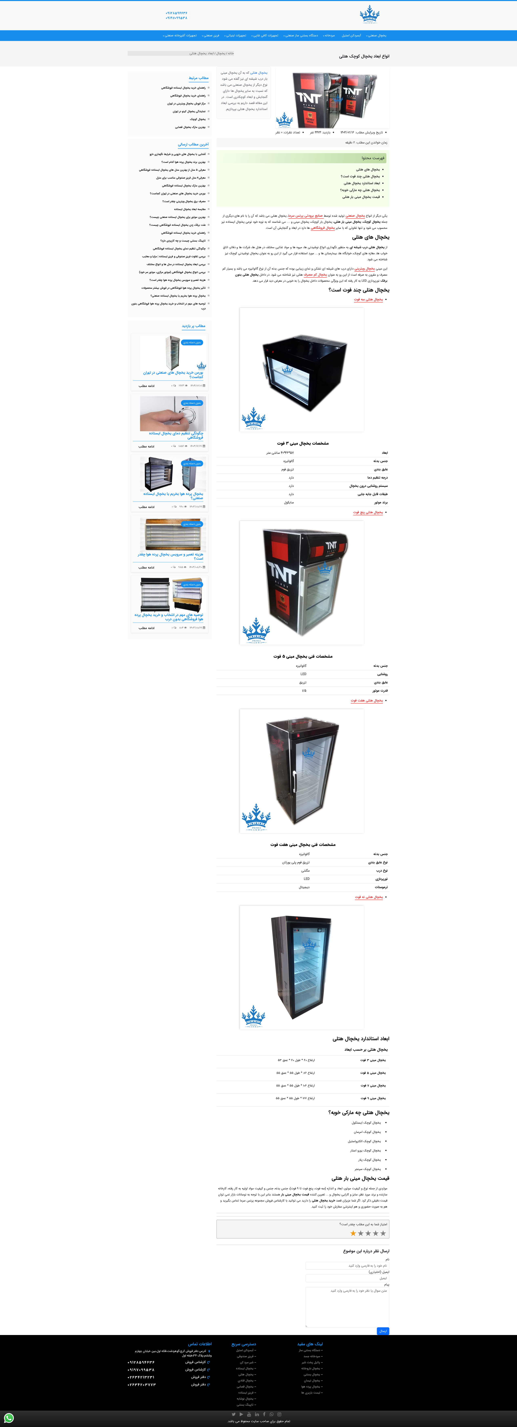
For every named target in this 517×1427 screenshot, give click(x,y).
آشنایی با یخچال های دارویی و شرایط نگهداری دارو (178, 154)
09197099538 (176, 18)
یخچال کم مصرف (315, 274)
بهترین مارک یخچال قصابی (190, 127)
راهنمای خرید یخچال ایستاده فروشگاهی (183, 88)
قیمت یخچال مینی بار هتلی (361, 197)
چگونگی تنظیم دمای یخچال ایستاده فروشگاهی (179, 249)
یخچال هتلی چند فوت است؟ (360, 176)
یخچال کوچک (198, 119)
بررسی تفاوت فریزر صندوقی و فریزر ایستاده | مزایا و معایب (174, 256)
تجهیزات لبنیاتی (236, 35)
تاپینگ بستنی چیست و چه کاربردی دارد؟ (183, 241)
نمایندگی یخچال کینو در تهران (189, 111)
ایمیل (385, 1272)
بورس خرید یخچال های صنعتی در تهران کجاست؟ (178, 193)
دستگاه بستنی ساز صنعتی (301, 35)
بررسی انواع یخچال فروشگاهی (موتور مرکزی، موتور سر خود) (172, 272)
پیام (386, 1284)
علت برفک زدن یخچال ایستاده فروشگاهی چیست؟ (177, 225)
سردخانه (330, 35)
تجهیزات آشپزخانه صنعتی (181, 35)
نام (387, 1259)
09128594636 (176, 13)
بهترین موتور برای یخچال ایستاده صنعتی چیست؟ (178, 217)
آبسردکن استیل (351, 35)
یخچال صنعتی (377, 35)
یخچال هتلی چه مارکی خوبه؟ (360, 190)
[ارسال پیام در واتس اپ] (11, 1418)
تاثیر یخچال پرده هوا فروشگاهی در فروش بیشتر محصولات (174, 288)
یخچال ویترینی (364, 268)
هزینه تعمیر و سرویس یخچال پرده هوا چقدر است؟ (178, 280)
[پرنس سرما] (369, 14)
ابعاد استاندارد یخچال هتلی (362, 183)
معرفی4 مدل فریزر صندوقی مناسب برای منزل (181, 178)
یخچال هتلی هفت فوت (367, 700)
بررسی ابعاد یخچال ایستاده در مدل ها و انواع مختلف (176, 264)
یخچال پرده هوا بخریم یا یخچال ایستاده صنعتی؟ (178, 296)
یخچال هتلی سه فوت (368, 299)
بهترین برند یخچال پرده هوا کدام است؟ (184, 162)
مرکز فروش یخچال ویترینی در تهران (186, 103)
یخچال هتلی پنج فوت (368, 512)
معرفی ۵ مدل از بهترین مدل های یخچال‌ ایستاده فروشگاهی (172, 170)
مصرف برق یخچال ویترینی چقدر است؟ (184, 201)
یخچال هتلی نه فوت (369, 897)
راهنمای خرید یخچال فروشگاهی (188, 96)
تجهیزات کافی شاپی (265, 35)
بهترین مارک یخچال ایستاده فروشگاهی (184, 186)
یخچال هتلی (258, 72)
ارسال (383, 1331)
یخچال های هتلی (368, 169)
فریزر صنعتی (211, 35)
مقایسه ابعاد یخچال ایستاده (190, 209)
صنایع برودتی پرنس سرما (306, 215)
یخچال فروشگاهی (323, 227)
